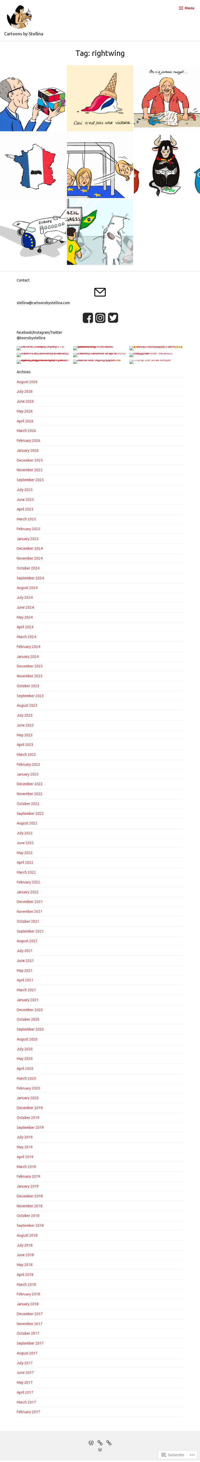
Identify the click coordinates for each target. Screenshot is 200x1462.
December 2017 (30, 1314)
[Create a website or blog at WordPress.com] (100, 1450)
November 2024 (29, 558)
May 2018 (25, 1265)
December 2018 (30, 1196)
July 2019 (25, 1137)
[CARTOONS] (91, 1442)
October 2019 (28, 1118)
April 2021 (25, 980)
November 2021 (29, 911)
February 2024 (28, 647)
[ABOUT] (109, 1442)
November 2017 (29, 1324)
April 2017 (25, 1392)
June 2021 (25, 961)
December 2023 (30, 666)
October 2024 (28, 568)
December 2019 (30, 1108)
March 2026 (26, 431)
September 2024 (30, 578)
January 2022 (28, 892)
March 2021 (26, 990)
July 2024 (25, 597)
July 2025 (25, 490)
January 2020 (28, 1098)
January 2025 (28, 539)
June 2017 (25, 1373)
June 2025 (25, 499)
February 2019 (28, 1176)
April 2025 (25, 509)
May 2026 (25, 411)
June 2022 (25, 843)
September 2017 (30, 1343)
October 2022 (28, 804)
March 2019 (26, 1167)
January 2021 (28, 1000)
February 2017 (28, 1412)
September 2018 (30, 1225)
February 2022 (28, 882)
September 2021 (30, 931)
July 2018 (25, 1245)
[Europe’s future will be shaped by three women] (100, 165)
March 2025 (26, 519)
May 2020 (25, 1059)
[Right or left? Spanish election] (167, 165)
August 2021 (27, 941)
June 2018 (25, 1255)
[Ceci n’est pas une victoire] (100, 98)
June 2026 (25, 401)
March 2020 (26, 1078)
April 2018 (25, 1275)
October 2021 (28, 921)
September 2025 (30, 480)
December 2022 (30, 784)
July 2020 (25, 1049)
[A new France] (33, 165)
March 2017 (26, 1402)
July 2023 (25, 715)
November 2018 (29, 1206)
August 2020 (27, 1039)
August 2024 (27, 588)
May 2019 (25, 1147)
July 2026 (25, 391)
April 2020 (25, 1068)
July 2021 (25, 951)
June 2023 (25, 725)
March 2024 (26, 637)
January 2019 (28, 1186)
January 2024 (28, 656)
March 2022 (26, 872)
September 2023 (30, 696)
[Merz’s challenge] (33, 98)
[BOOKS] (100, 1442)
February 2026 (28, 440)
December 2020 (30, 1010)
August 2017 (27, 1353)
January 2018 (28, 1304)
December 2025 (30, 460)
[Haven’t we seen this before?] (100, 232)
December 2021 (30, 902)
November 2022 (29, 794)
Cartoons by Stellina (23, 33)
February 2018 (28, 1294)
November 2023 (29, 676)
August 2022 (27, 823)
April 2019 (25, 1157)
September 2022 (30, 813)
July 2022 (25, 833)
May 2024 (25, 617)
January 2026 (28, 450)
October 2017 (28, 1333)
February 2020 (28, 1088)
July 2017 (25, 1363)
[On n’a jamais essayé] (167, 98)
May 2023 (25, 735)
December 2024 (30, 548)
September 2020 (30, 1029)
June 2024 (25, 607)
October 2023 (28, 686)
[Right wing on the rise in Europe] (33, 232)
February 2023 (28, 764)
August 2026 (27, 382)
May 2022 (25, 853)
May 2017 (25, 1382)
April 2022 (25, 862)
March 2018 (26, 1284)
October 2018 (28, 1216)
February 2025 (28, 529)
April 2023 (25, 745)
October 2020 (28, 1019)
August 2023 (27, 705)
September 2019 (30, 1127)
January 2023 (28, 774)
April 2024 (25, 627)
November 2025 (29, 470)
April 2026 (25, 421)
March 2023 (26, 754)
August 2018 (27, 1235)
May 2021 (25, 970)
